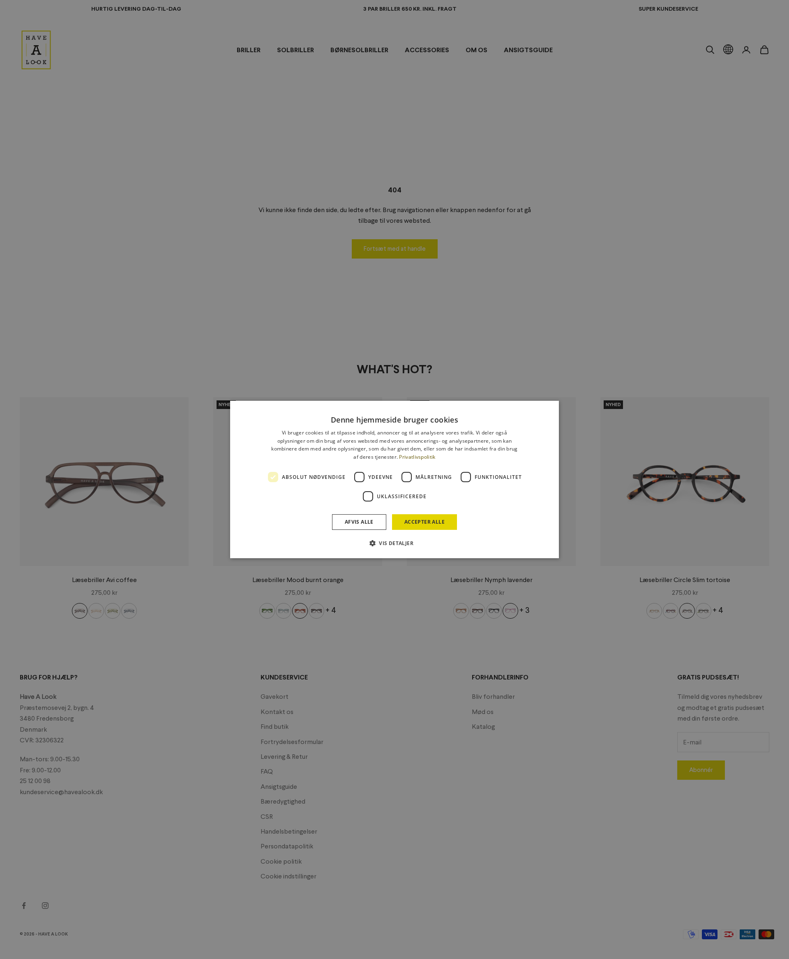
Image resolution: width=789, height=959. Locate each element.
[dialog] (394, 480)
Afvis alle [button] (359, 521)
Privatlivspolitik (417, 456)
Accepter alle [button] (424, 521)
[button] (394, 543)
